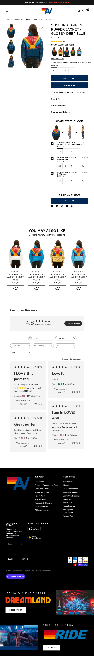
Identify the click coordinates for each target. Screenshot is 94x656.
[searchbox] (18, 338)
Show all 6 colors (57, 59)
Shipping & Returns (60, 112)
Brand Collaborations (71, 496)
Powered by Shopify (43, 571)
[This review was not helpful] (39, 404)
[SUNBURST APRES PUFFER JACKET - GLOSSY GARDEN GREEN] (73, 51)
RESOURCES (69, 477)
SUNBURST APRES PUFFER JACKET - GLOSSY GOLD (57, 275)
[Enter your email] (21, 544)
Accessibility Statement (44, 503)
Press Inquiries (69, 506)
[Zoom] (42, 28)
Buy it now (69, 85)
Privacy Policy (69, 516)
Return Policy (40, 496)
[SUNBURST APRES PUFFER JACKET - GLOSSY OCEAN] (36, 254)
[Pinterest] (62, 206)
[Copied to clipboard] (72, 206)
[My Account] (83, 11)
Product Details (58, 106)
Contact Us (39, 482)
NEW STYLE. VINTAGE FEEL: (47, 2)
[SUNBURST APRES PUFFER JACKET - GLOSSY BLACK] (54, 51)
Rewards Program (42, 492)
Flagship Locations (70, 489)
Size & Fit (55, 99)
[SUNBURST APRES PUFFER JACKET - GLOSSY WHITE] (15, 254)
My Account (68, 482)
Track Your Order (41, 489)
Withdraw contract (42, 510)
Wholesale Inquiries (71, 492)
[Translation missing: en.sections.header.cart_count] (86, 11)
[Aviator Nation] (47, 603)
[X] (57, 206)
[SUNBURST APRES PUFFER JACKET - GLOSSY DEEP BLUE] (67, 51)
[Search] (79, 11)
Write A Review (73, 323)
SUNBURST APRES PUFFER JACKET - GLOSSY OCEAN (36, 275)
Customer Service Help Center (47, 485)
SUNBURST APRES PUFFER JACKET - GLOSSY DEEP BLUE (72, 144)
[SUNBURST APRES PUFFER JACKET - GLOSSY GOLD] (60, 51)
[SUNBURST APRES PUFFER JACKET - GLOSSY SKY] (79, 51)
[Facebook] (52, 206)
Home (8, 20)
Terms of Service (41, 506)
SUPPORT (39, 477)
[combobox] (43, 338)
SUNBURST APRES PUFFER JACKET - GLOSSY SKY (78, 275)
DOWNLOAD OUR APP (38, 523)
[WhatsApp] (67, 206)
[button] (16, 610)
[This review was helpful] (35, 404)
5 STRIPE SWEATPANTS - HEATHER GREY (72, 158)
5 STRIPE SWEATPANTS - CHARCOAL (72, 173)
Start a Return (40, 499)
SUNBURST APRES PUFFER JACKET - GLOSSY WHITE (15, 275)
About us (66, 485)
